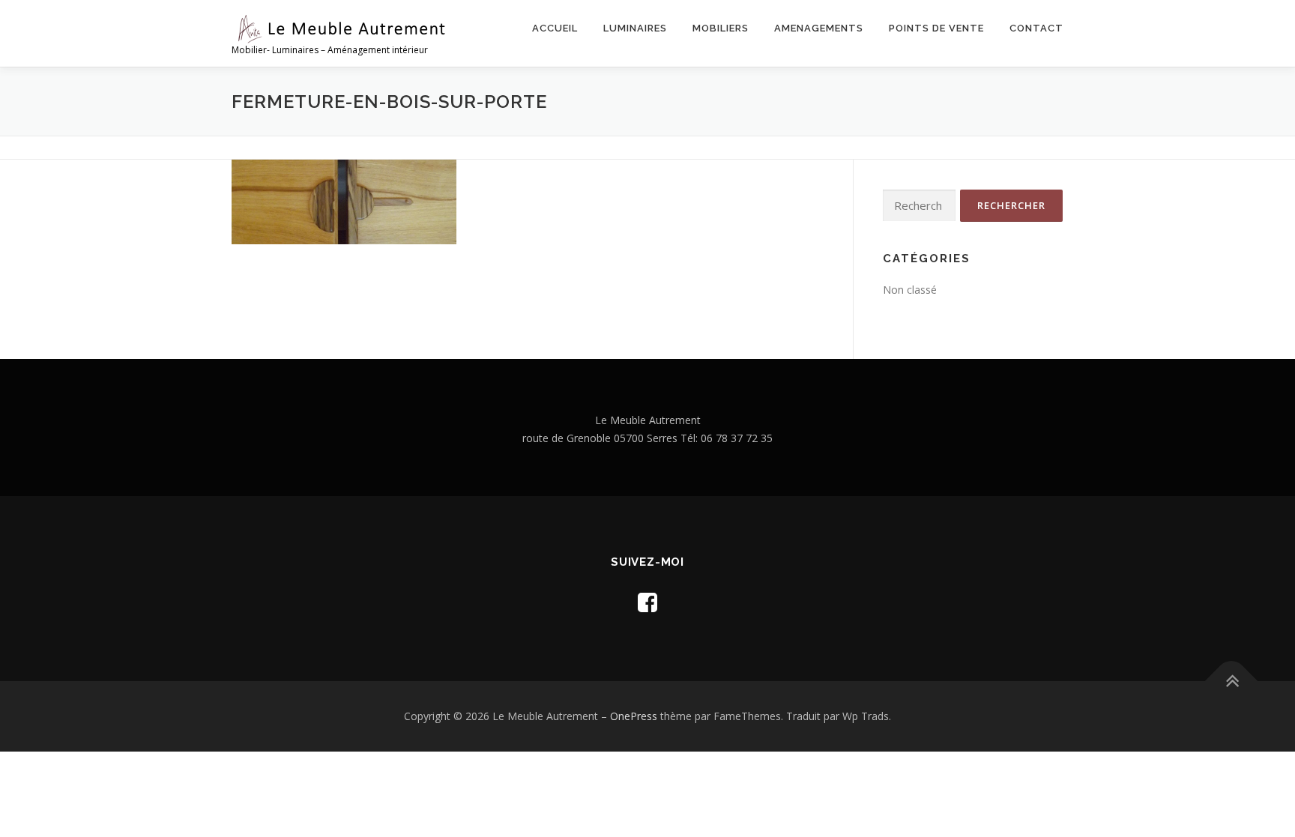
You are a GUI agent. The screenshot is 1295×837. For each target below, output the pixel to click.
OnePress (633, 716)
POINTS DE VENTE (936, 28)
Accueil (555, 28)
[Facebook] (647, 602)
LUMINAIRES (635, 28)
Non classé (910, 289)
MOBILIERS (720, 28)
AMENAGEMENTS (818, 28)
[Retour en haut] (1231, 681)
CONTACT (1036, 28)
